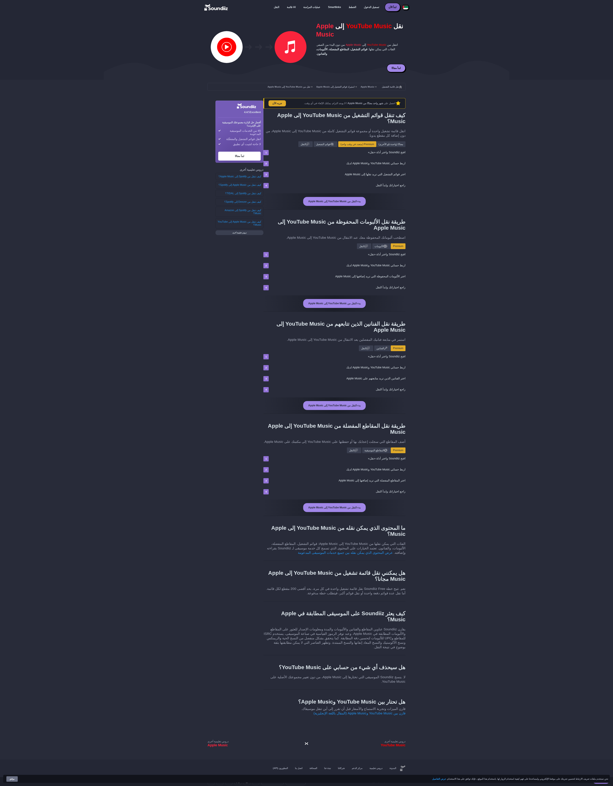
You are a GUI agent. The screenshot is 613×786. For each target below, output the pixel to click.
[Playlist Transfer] (216, 7)
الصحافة (313, 768)
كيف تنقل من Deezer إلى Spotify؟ (242, 201)
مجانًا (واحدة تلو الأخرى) (390, 144)
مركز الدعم (357, 768)
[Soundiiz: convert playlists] (402, 768)
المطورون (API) (280, 768)
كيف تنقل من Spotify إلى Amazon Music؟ (243, 212)
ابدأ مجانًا (396, 68)
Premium (398, 246)
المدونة (393, 768)
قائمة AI (291, 7)
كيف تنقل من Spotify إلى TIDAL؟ (243, 193)
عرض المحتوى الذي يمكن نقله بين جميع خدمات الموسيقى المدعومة (345, 552)
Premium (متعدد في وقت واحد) (357, 144)
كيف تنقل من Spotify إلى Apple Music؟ (240, 176)
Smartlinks (334, 7)
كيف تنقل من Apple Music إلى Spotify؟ (240, 185)
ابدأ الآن (392, 7)
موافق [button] (12, 779)
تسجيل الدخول (371, 7)
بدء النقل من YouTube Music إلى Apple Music (334, 201)
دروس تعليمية (376, 768)
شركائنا (341, 768)
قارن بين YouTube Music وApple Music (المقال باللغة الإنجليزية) (359, 713)
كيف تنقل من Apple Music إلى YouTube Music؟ (239, 223)
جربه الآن (277, 103)
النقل (276, 7)
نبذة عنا (327, 768)
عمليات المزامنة (311, 7)
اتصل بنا (299, 768)
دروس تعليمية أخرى (239, 233)
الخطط (352, 7)
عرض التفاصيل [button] (439, 779)
